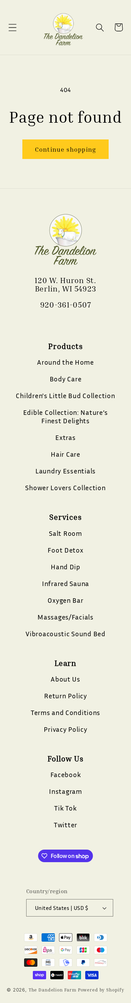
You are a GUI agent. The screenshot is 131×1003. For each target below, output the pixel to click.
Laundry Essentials (65, 470)
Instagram (65, 791)
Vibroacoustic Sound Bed (65, 633)
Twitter (65, 824)
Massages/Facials (65, 617)
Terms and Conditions (65, 712)
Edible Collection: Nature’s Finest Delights (65, 416)
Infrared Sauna (65, 583)
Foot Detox (65, 550)
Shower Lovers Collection (65, 487)
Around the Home (65, 362)
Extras (65, 437)
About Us (65, 679)
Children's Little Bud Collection (65, 395)
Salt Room (65, 533)
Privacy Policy (65, 729)
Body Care (65, 378)
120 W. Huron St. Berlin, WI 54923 (65, 284)
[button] (12, 27)
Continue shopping (65, 149)
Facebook (65, 774)
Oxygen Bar (65, 600)
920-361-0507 (65, 304)
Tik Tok (65, 808)
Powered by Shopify (101, 990)
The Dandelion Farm (53, 990)
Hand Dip (65, 566)
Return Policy (65, 695)
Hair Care (65, 454)
